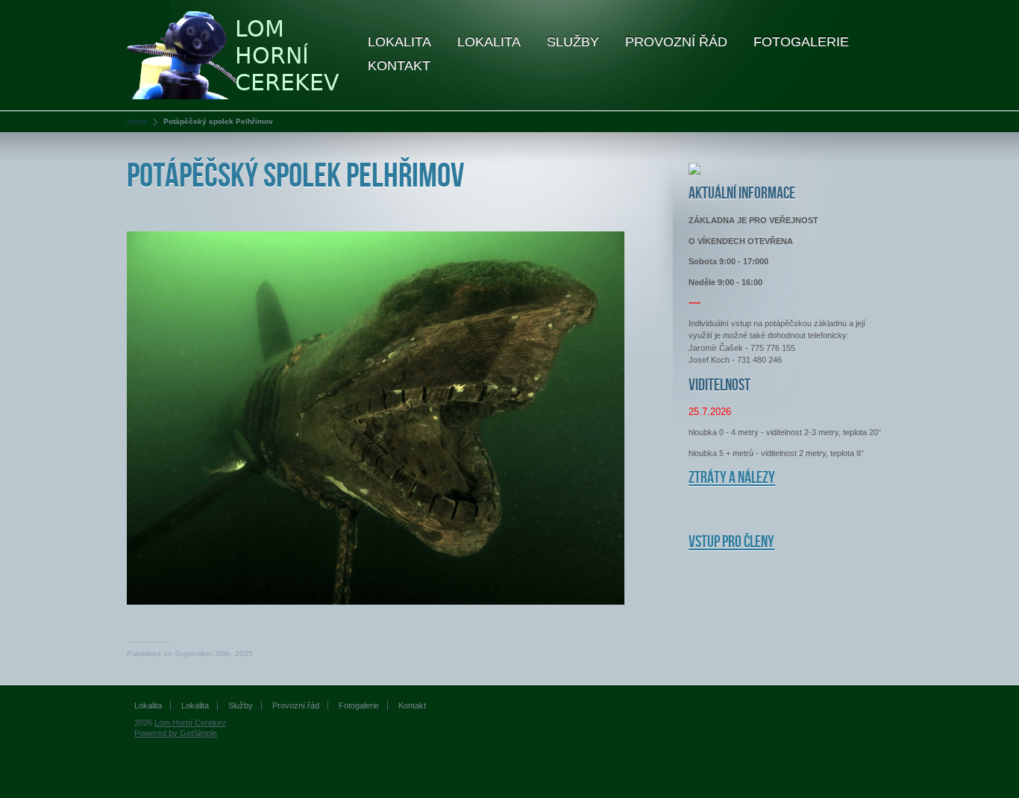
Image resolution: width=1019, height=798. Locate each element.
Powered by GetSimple (175, 733)
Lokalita (399, 41)
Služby (573, 41)
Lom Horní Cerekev (190, 722)
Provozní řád (676, 41)
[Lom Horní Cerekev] (235, 54)
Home (137, 121)
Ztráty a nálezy (732, 478)
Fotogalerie (801, 41)
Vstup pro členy (731, 542)
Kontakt (399, 65)
